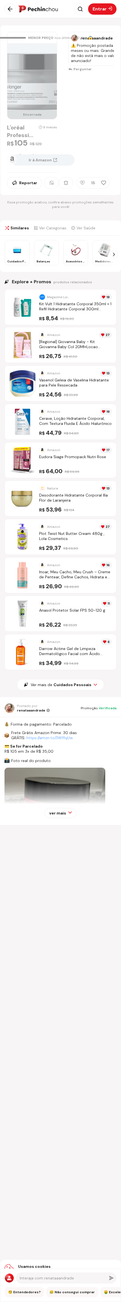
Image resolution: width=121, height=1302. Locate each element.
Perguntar (82, 69)
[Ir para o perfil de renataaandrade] (74, 38)
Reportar (28, 182)
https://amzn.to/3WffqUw (49, 737)
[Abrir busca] (80, 9)
